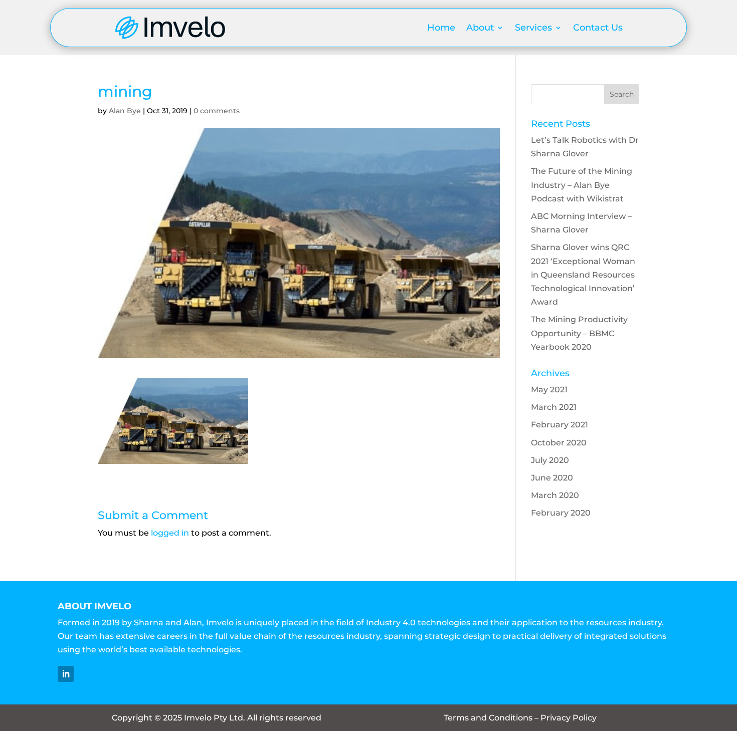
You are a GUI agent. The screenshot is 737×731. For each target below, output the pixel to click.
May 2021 (549, 389)
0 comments (217, 110)
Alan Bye (125, 110)
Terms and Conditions (488, 717)
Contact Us (598, 27)
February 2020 (561, 513)
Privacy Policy (568, 717)
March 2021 (554, 407)
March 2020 (555, 495)
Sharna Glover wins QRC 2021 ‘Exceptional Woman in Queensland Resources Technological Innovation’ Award (583, 274)
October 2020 (559, 442)
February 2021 (559, 424)
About (480, 27)
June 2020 (552, 477)
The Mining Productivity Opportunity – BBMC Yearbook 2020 (579, 333)
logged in (170, 533)
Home (441, 27)
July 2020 (550, 460)
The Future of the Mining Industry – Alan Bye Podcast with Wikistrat (581, 184)
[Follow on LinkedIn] (66, 674)
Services (533, 27)
